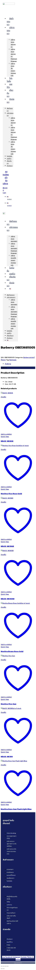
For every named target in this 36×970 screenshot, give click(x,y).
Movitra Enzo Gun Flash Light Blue (16, 809)
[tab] (20, 364)
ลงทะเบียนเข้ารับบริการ (6, 177)
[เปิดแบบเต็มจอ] (3, 966)
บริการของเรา (12, 229)
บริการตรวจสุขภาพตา (13, 43)
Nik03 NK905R (7, 598)
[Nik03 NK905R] (7, 550)
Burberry (26, 357)
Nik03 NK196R (7, 546)
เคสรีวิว (9, 86)
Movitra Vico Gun (8, 703)
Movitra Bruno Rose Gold (12, 651)
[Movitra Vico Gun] (8, 656)
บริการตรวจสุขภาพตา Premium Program (14, 248)
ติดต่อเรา (10, 101)
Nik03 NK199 (7, 756)
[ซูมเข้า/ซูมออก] (1, 966)
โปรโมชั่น (9, 80)
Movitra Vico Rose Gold (11, 493)
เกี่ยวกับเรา (11, 278)
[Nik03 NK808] (7, 393)
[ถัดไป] (3, 968)
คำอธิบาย (8, 364)
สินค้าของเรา (12, 223)
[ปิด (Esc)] (7, 966)
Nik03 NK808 (7, 441)
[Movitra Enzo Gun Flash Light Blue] (14, 761)
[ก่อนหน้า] (1, 968)
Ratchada (12, 360)
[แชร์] (5, 966)
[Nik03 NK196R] (7, 498)
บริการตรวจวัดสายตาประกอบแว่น (13, 69)
